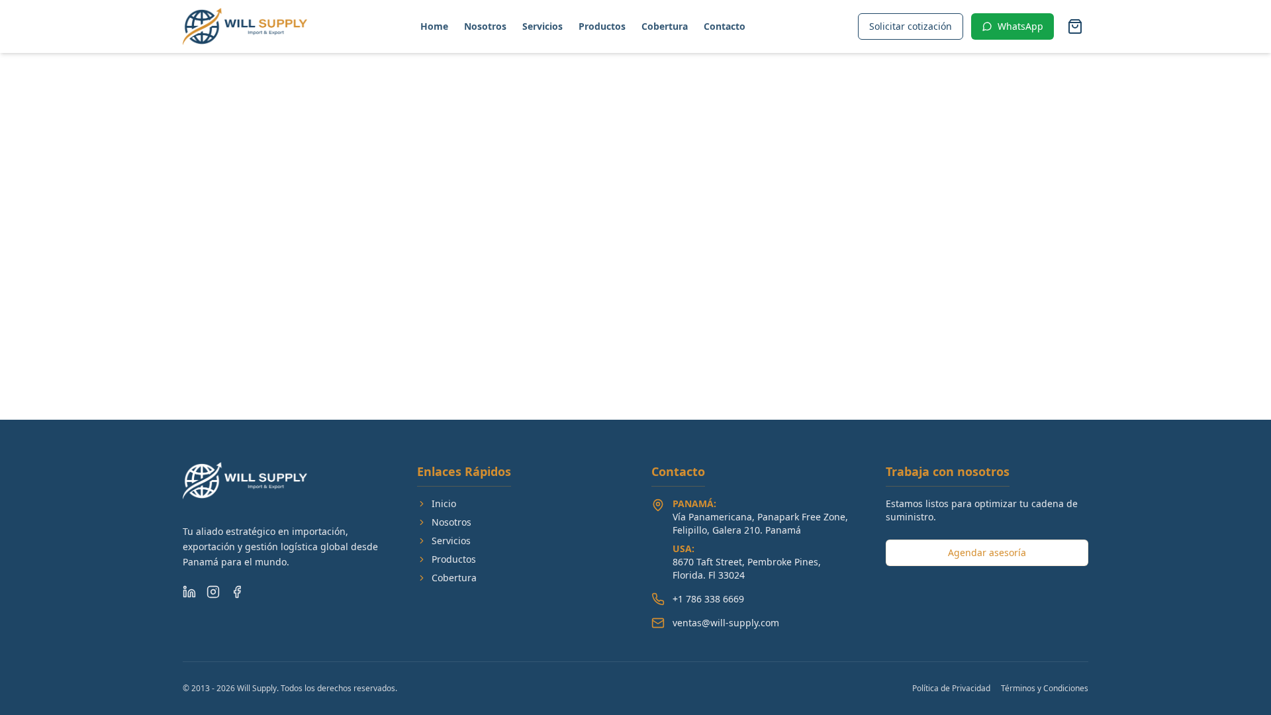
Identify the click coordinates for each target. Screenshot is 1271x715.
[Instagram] (213, 591)
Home (434, 26)
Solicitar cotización (910, 26)
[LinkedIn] (189, 591)
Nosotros (485, 26)
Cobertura (664, 26)
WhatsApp (1020, 26)
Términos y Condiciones (1044, 688)
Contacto (724, 26)
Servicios (542, 26)
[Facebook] (237, 591)
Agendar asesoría (987, 552)
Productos (602, 26)
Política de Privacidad (951, 688)
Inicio (444, 503)
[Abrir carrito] (1075, 26)
